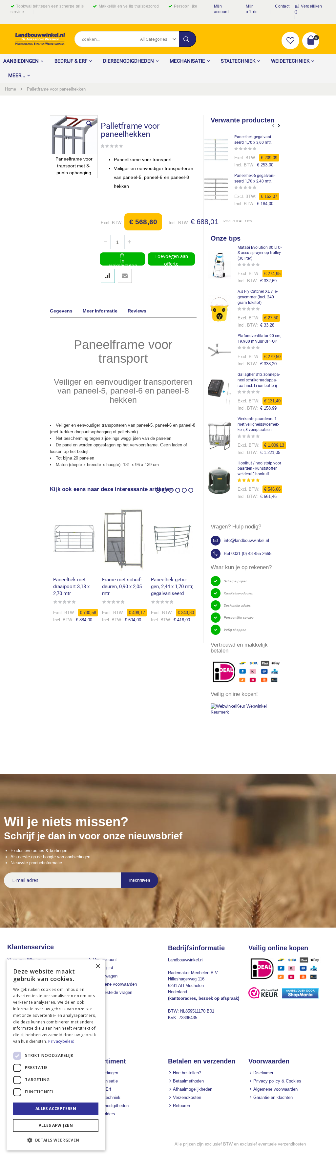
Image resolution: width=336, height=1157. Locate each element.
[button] (290, 41)
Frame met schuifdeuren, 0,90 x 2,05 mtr (122, 586)
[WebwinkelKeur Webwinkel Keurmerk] (248, 712)
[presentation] (66, 312)
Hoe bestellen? (187, 1072)
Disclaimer (263, 1072)
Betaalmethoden (188, 1081)
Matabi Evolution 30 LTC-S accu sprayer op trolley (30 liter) (260, 253)
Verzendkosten (187, 1097)
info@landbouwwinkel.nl (246, 540)
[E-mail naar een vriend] (125, 276)
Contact (282, 6)
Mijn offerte (252, 9)
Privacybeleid (61, 1041)
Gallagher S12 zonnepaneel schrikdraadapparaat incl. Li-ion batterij (259, 380)
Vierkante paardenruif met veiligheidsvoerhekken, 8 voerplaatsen (258, 424)
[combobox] (135, 39)
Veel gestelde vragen (112, 992)
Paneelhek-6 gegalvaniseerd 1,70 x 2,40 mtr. (254, 178)
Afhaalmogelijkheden (192, 1089)
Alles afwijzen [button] (56, 1125)
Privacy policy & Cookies (277, 1081)
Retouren (181, 1105)
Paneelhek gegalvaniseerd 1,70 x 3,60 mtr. (253, 140)
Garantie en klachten (273, 1097)
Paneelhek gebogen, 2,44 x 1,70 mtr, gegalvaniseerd (172, 586)
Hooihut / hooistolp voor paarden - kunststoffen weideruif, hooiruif (259, 469)
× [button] (97, 966)
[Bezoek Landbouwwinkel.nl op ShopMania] (300, 997)
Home (10, 89)
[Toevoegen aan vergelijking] (108, 276)
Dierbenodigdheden (111, 1105)
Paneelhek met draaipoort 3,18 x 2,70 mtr (71, 586)
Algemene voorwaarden (115, 984)
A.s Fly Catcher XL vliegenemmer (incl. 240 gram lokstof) (258, 297)
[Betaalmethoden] (287, 979)
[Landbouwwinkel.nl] (40, 39)
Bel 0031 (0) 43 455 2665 (247, 553)
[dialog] (56, 1054)
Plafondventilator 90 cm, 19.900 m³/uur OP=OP (259, 338)
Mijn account (221, 9)
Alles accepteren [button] (55, 1108)
